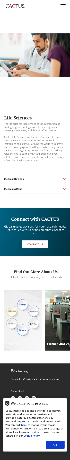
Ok (55, 445)
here (24, 425)
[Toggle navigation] (62, 6)
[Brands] (23, 320)
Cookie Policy (32, 435)
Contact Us (35, 244)
